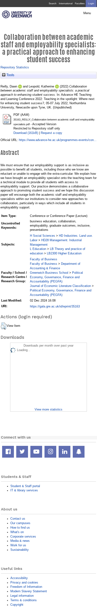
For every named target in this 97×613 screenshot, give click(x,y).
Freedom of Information (26, 586)
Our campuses (20, 523)
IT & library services (24, 490)
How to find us (20, 527)
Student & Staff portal (25, 486)
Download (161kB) (25, 133)
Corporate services (23, 536)
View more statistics (48, 409)
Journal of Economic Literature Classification (60, 286)
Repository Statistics (14, 67)
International (66, 3)
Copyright (16, 604)
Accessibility (19, 578)
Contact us (17, 518)
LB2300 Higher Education (64, 253)
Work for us (18, 545)
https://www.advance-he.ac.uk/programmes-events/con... (58, 140)
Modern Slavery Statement (28, 591)
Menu (87, 13)
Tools (9, 75)
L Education (38, 249)
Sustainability (19, 549)
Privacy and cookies (24, 582)
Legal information (22, 595)
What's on (17, 532)
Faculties (80, 3)
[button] (3, 326)
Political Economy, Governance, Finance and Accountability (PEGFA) (56, 277)
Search (53, 3)
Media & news (20, 541)
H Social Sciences (42, 235)
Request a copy (51, 133)
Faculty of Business (43, 259)
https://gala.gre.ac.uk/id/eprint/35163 (55, 306)
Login (91, 3)
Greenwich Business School (49, 272)
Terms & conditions (23, 600)
